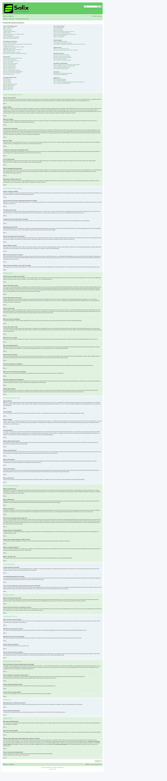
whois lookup (6, 741)
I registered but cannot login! (9, 31)
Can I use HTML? (7, 80)
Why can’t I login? (7, 32)
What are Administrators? (58, 27)
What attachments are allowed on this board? (62, 73)
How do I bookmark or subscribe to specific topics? (64, 65)
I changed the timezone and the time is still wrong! (13, 46)
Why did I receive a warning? (9, 68)
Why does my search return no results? (61, 56)
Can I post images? (7, 82)
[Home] (17, 8)
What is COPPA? (6, 28)
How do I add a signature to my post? (11, 60)
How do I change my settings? (9, 42)
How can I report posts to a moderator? (11, 70)
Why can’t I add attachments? (9, 67)
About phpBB (6, 724)
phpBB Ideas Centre (66, 732)
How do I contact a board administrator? (61, 83)
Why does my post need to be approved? (12, 72)
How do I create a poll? (8, 62)
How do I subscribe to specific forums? (61, 67)
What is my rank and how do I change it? (11, 52)
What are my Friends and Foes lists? (61, 48)
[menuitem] (11, 16)
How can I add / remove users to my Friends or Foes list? (65, 50)
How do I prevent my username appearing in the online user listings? (17, 44)
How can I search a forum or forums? (61, 54)
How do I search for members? (60, 58)
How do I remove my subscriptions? (61, 68)
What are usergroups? (58, 30)
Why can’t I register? (7, 30)
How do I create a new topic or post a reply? (12, 58)
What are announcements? (9, 85)
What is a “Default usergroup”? (59, 35)
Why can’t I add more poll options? (10, 63)
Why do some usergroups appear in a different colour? (64, 34)
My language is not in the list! (9, 48)
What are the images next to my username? (12, 49)
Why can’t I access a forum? (9, 66)
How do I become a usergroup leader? (61, 32)
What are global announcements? (10, 84)
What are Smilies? (7, 81)
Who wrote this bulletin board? (59, 79)
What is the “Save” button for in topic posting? (12, 71)
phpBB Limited (42, 723)
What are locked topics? (8, 88)
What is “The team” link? (58, 36)
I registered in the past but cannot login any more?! (14, 34)
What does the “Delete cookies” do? (10, 38)
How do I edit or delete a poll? (9, 64)
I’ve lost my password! (8, 35)
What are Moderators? (58, 28)
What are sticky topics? (8, 86)
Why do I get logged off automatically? (11, 36)
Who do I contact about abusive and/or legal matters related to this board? (69, 81)
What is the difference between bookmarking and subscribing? (66, 64)
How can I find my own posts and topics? (62, 60)
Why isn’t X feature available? (59, 80)
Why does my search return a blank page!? (62, 57)
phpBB (49, 230)
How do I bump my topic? (8, 74)
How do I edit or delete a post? (9, 59)
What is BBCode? (7, 78)
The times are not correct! (8, 45)
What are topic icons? (7, 89)
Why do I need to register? (8, 27)
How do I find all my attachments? (60, 74)
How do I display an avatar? (9, 50)
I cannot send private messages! (60, 41)
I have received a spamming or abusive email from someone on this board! (69, 44)
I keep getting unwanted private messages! (62, 42)
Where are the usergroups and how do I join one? (63, 31)
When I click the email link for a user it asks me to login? (15, 53)
